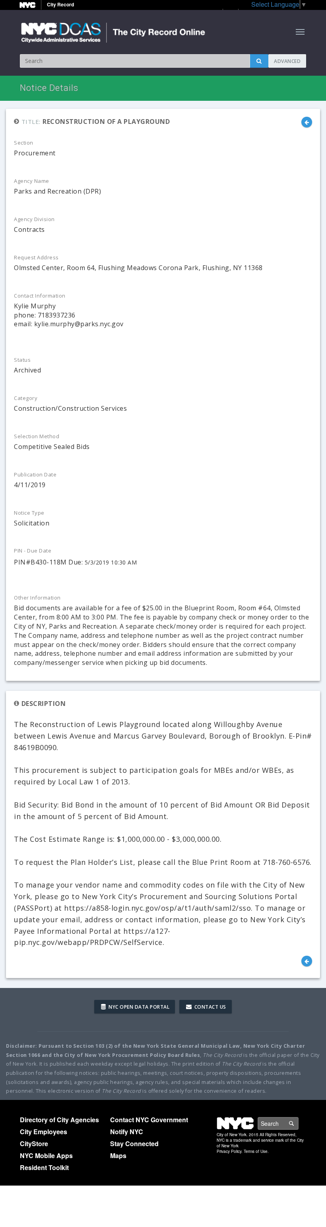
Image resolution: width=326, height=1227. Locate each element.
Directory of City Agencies (59, 1119)
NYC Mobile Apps (46, 1155)
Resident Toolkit (44, 1167)
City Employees (43, 1131)
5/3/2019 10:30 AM (111, 562)
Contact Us (209, 1007)
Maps (118, 1155)
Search (298, 1123)
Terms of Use (256, 1151)
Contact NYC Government (149, 1119)
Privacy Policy (229, 1151)
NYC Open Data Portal (138, 1007)
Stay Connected (134, 1143)
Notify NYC (126, 1131)
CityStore (34, 1143)
